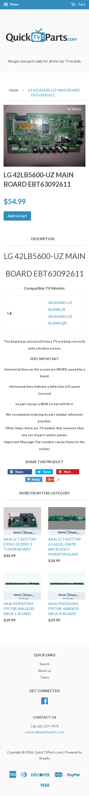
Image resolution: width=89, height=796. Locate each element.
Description (42, 239)
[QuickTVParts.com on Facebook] (44, 700)
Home (13, 90)
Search (44, 664)
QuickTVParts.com (48, 752)
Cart (81, 4)
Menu (14, 4)
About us (44, 671)
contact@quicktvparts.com (44, 732)
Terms (44, 677)
